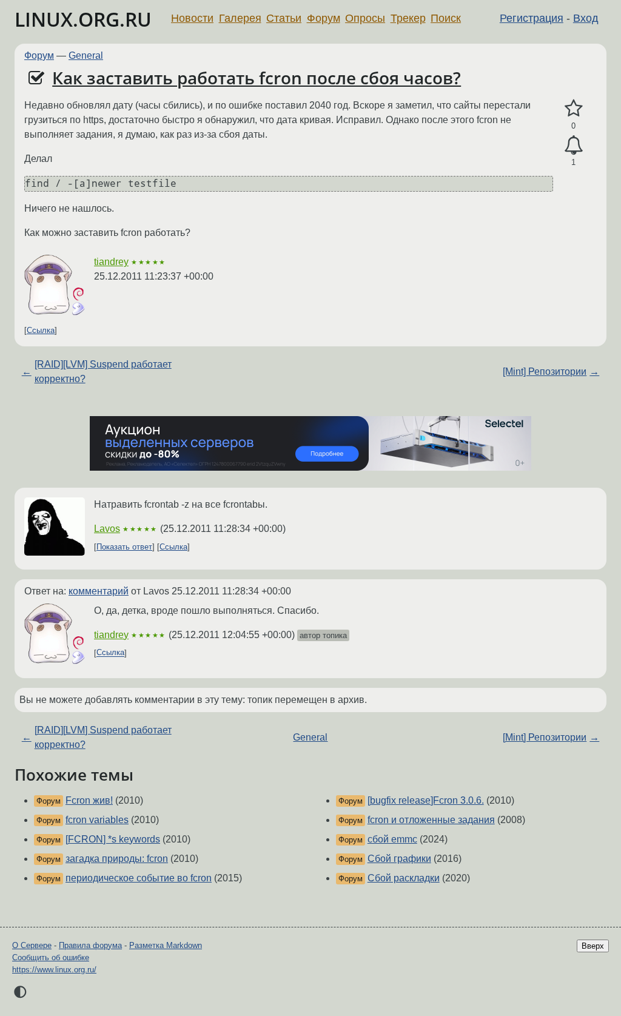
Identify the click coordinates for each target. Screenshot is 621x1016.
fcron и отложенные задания (431, 820)
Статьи (283, 18)
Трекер (408, 18)
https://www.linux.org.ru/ (54, 969)
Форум (323, 18)
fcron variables (97, 820)
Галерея (240, 18)
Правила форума (90, 945)
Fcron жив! (89, 800)
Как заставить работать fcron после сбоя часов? (256, 77)
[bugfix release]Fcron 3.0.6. (426, 800)
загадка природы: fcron (116, 858)
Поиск (446, 18)
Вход (586, 18)
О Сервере (32, 945)
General (86, 55)
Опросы (365, 18)
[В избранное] (573, 108)
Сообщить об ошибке (50, 957)
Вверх (593, 945)
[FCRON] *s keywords (112, 839)
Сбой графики (399, 858)
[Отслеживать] (573, 145)
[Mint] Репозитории (544, 371)
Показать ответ (124, 546)
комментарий (99, 591)
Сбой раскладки (404, 878)
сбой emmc (392, 839)
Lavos (107, 528)
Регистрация (531, 18)
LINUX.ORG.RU (83, 19)
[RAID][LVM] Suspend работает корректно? (103, 371)
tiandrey (111, 262)
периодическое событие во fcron (138, 878)
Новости (192, 18)
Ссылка (41, 330)
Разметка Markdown (165, 945)
